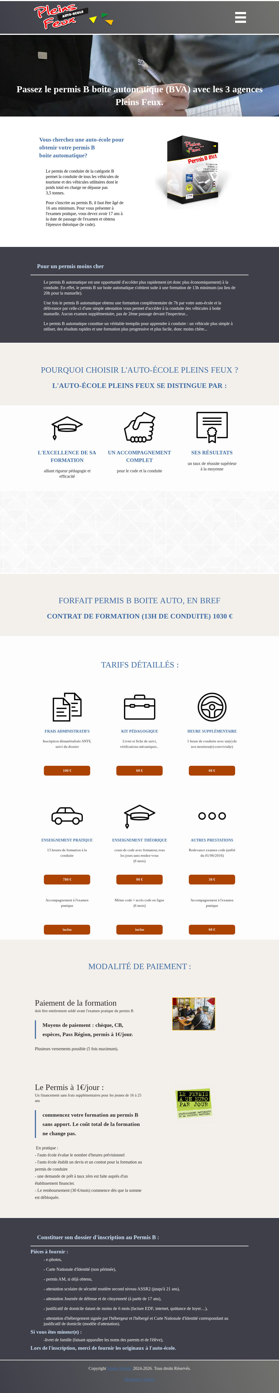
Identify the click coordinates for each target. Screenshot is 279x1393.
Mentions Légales (139, 1379)
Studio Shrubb (119, 1368)
